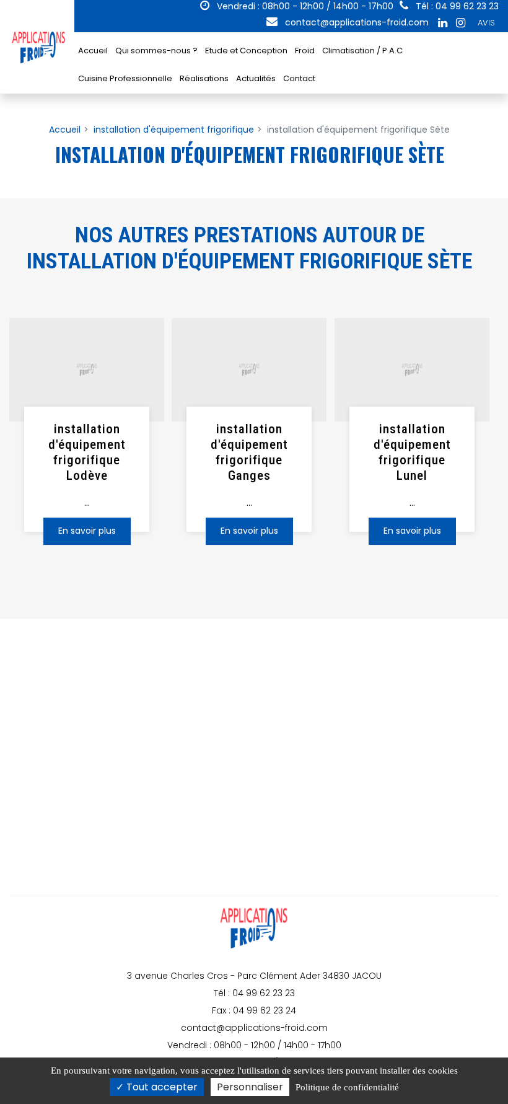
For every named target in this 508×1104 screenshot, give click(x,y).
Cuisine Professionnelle (125, 78)
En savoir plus (87, 531)
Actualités (256, 78)
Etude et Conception (246, 50)
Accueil (93, 50)
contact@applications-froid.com (355, 22)
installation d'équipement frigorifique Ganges (249, 453)
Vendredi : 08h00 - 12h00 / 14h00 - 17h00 (303, 6)
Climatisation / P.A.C (362, 50)
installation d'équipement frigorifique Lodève (87, 453)
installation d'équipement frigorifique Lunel (411, 453)
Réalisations (204, 78)
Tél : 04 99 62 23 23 (254, 993)
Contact (299, 78)
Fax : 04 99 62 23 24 (254, 1010)
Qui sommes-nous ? (156, 50)
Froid (305, 50)
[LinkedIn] (442, 22)
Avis (486, 23)
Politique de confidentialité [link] (347, 1087)
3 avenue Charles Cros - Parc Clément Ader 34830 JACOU (254, 975)
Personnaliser (250, 1087)
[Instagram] (460, 22)
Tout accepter (161, 1087)
